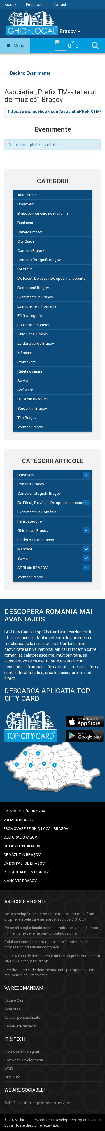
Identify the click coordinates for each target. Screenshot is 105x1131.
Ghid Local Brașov (33, 334)
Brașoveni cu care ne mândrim (43, 213)
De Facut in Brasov (22, 846)
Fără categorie (30, 315)
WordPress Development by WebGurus (68, 1120)
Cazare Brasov (30, 232)
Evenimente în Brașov (35, 297)
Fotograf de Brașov (34, 325)
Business (25, 223)
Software (25, 390)
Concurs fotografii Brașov (39, 260)
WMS (8, 1068)
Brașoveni (26, 204)
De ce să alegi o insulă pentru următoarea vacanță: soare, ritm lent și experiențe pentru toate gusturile (52, 930)
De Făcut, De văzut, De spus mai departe (51, 278)
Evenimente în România (37, 306)
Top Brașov (27, 417)
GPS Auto (12, 1077)
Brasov (10, 5)
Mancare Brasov (20, 881)
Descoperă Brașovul (35, 288)
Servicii (23, 380)
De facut (25, 269)
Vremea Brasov (30, 427)
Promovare (34, 5)
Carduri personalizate (22, 1017)
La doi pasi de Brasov (36, 343)
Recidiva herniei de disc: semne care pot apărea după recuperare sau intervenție (49, 973)
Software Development (23, 1060)
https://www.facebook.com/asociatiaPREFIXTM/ (54, 111)
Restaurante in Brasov (26, 872)
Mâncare (25, 352)
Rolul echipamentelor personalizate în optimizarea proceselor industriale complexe (46, 944)
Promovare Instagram (22, 1051)
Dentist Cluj (13, 1009)
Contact (59, 5)
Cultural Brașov (20, 837)
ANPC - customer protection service (37, 1103)
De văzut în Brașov (22, 854)
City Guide (26, 241)
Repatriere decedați (20, 1026)
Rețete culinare (30, 371)
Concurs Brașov (31, 250)
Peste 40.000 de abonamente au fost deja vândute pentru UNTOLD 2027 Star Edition (52, 959)
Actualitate (27, 195)
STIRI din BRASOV (33, 399)
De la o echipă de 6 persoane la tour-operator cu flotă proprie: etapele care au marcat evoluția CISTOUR (49, 917)
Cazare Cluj (13, 1000)
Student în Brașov (32, 408)
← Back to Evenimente (27, 73)
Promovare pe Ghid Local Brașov (36, 828)
